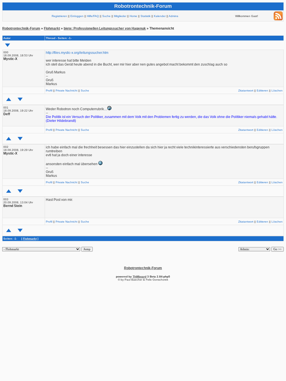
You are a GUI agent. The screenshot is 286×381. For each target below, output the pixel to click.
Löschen (277, 90)
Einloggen (77, 16)
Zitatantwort (245, 90)
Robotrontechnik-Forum (21, 28)
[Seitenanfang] (8, 99)
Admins (173, 16)
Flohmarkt (52, 28)
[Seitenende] (20, 99)
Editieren (262, 90)
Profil (49, 90)
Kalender (160, 16)
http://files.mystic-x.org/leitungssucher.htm (77, 53)
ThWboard (139, 276)
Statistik (145, 16)
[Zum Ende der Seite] (7, 45)
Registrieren (59, 16)
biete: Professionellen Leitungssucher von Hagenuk (105, 28)
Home (133, 16)
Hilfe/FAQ (93, 16)
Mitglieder (120, 16)
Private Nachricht (66, 90)
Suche (106, 16)
